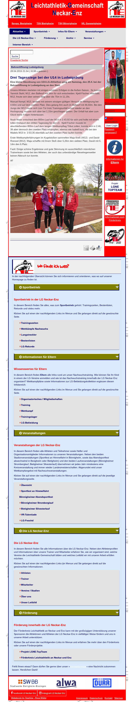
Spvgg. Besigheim (22, 23)
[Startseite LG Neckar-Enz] (67, 9)
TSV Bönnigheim (67, 23)
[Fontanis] (66, 683)
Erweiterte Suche (19, 60)
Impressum (82, 698)
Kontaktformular (78, 666)
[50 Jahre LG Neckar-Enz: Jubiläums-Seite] (115, 236)
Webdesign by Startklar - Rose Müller (28, 698)
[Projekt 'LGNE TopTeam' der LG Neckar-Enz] (115, 182)
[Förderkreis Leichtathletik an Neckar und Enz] (115, 207)
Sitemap (118, 698)
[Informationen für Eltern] (115, 147)
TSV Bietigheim (45, 23)
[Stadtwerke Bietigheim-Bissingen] (28, 683)
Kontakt (108, 698)
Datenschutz (96, 698)
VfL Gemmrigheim (91, 23)
